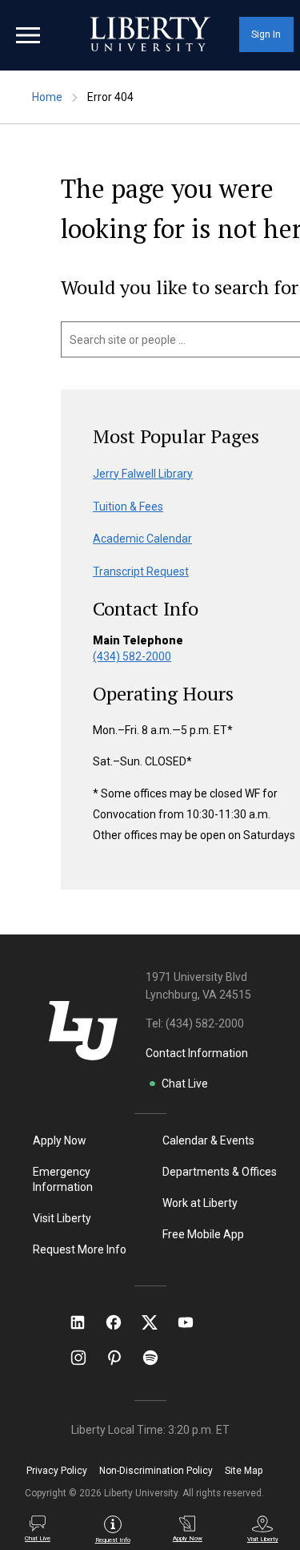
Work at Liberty (200, 1203)
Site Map (243, 1470)
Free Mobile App (203, 1234)
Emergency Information (63, 1179)
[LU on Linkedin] (85, 1322)
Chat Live (185, 1083)
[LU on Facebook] (121, 1322)
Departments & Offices (219, 1171)
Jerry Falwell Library (143, 473)
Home (47, 97)
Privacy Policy (56, 1470)
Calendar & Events (208, 1140)
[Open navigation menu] (28, 35)
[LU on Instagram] (86, 1357)
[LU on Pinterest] (121, 1357)
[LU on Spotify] (157, 1357)
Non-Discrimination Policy (156, 1470)
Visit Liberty (62, 1218)
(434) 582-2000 (132, 656)
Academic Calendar (142, 538)
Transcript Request (141, 571)
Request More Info (79, 1249)
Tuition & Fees (128, 506)
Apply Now (59, 1140)
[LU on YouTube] (193, 1322)
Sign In (266, 34)
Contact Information (197, 1053)
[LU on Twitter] (157, 1322)
